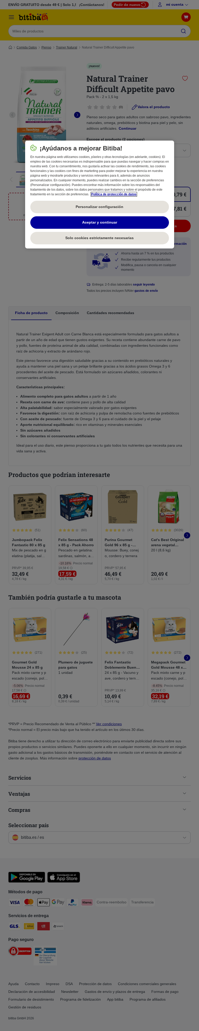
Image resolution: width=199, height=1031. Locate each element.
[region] (99, 194)
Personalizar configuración (99, 207)
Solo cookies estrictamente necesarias (99, 238)
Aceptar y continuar (99, 222)
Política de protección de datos (114, 194)
